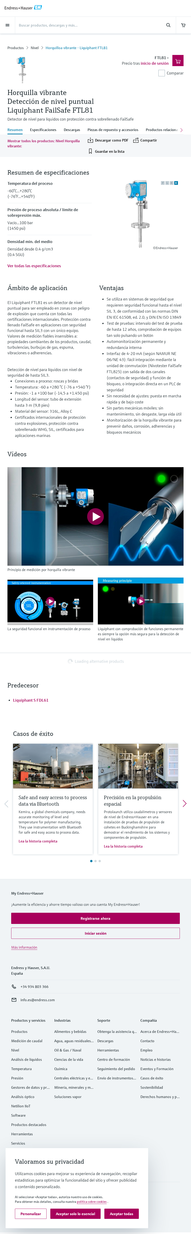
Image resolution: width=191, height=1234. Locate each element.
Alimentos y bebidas (70, 1031)
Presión (17, 1078)
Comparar (175, 73)
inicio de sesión (155, 63)
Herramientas (22, 1134)
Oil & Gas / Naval (67, 1050)
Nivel (35, 47)
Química (60, 1068)
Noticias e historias (155, 1059)
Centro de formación (113, 1059)
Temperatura (21, 1068)
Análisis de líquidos (26, 1059)
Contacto (147, 1040)
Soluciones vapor (68, 1096)
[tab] (16, 130)
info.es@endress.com (37, 999)
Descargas (105, 1040)
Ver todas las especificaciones (34, 265)
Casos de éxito (151, 1078)
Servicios (18, 1143)
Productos (15, 47)
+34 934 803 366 (34, 986)
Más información (24, 947)
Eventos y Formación (157, 1068)
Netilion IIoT (21, 1106)
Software (18, 1115)
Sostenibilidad (151, 1087)
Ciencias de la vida (68, 1059)
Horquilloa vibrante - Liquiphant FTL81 (77, 47)
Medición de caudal (26, 1040)
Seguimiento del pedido (116, 1068)
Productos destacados (28, 1124)
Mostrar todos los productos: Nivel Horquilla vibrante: (43, 143)
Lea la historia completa (38, 841)
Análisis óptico (22, 1096)
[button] (95, 918)
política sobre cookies (92, 1202)
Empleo (146, 1050)
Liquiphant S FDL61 (30, 700)
